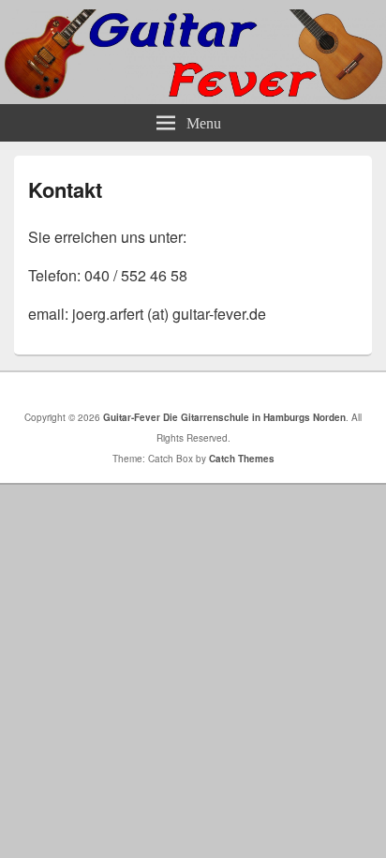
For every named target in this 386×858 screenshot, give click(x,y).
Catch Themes (242, 458)
